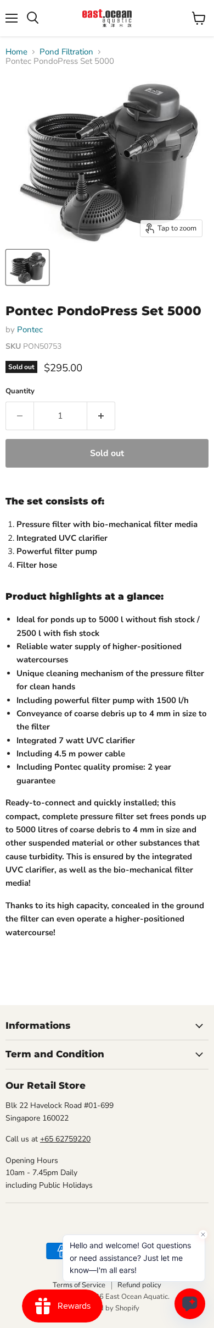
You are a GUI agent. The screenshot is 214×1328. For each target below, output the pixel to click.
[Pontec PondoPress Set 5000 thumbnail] (27, 267)
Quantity (20, 391)
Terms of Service (79, 1285)
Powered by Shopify (107, 1308)
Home (16, 52)
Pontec (30, 329)
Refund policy (139, 1285)
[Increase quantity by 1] (101, 416)
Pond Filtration (66, 52)
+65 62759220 (65, 1139)
